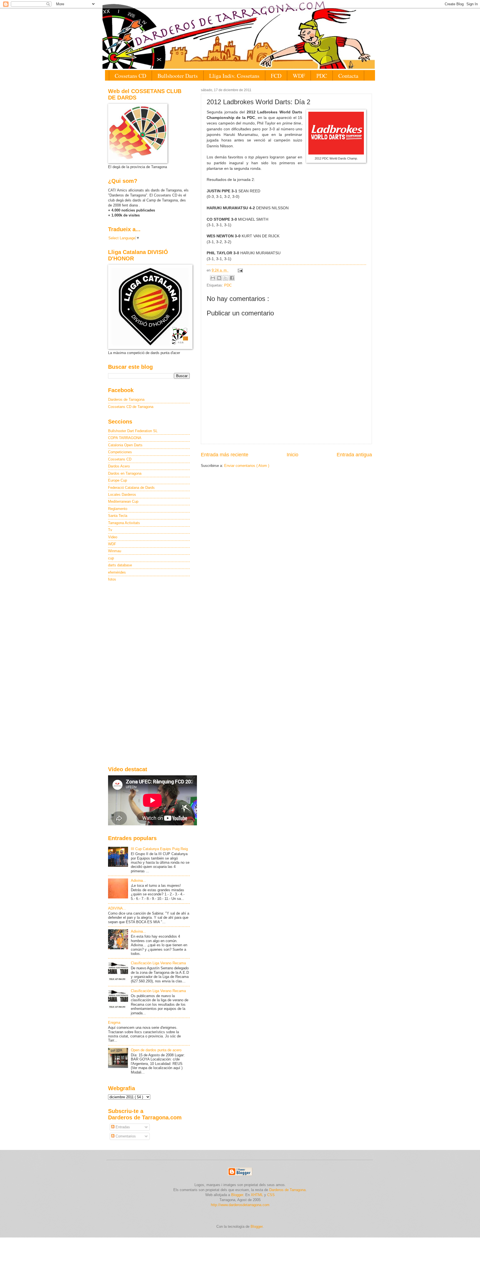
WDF (299, 75)
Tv (110, 530)
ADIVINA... (117, 908)
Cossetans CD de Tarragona (130, 407)
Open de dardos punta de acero (156, 1050)
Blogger (256, 1226)
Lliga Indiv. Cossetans (234, 75)
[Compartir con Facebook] (232, 278)
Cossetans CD (130, 75)
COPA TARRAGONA (124, 438)
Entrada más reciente (224, 454)
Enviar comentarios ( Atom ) (246, 466)
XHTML (257, 1195)
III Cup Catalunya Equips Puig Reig (159, 849)
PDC (321, 75)
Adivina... (138, 880)
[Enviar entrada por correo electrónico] (239, 270)
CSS (271, 1195)
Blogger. (237, 1195)
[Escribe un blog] (219, 278)
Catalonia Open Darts (125, 445)
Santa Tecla (117, 516)
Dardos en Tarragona (124, 473)
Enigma (114, 1022)
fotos (112, 579)
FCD (276, 75)
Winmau (114, 551)
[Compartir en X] (225, 278)
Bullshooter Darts (178, 75)
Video (112, 537)
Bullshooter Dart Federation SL (133, 431)
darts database (120, 565)
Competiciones (120, 452)
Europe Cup (117, 480)
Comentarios (125, 1136)
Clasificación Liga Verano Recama (158, 963)
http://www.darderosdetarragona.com (240, 1205)
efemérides (117, 572)
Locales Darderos (122, 494)
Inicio (292, 454)
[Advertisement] (149, 674)
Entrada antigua (354, 454)
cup (111, 558)
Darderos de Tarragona (126, 399)
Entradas (122, 1127)
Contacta (348, 75)
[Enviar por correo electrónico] (213, 278)
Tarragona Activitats (124, 523)
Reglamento (117, 509)
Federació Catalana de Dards (131, 487)
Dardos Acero (119, 466)
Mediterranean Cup (123, 501)
